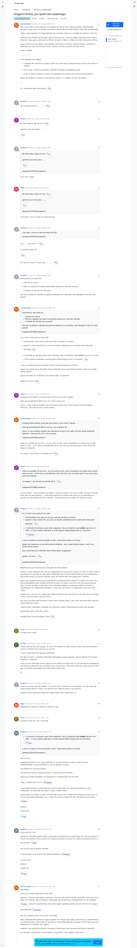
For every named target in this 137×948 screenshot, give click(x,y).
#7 (99, 275)
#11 (99, 466)
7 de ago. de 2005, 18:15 (40, 629)
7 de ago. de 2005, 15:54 (43, 275)
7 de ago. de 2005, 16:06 (47, 308)
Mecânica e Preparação (23, 18)
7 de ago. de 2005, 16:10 (41, 394)
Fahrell (22, 119)
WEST (22, 188)
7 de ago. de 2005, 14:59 (43, 228)
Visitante (23, 101)
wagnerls (23, 732)
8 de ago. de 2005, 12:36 (43, 683)
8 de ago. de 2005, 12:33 (42, 643)
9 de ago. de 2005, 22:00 (41, 703)
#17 (99, 718)
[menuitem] (134, 2)
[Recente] (2, 2)
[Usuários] (2, 6)
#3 (99, 119)
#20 (98, 886)
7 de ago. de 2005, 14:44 (43, 147)
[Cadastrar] (134, 6)
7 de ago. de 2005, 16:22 (41, 466)
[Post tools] (98, 95)
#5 (99, 188)
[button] (2, 945)
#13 (99, 629)
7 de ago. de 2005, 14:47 (41, 188)
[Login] (134, 2)
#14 (99, 643)
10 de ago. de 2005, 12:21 (48, 886)
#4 (99, 147)
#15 (99, 683)
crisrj (22, 629)
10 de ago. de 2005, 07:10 (43, 732)
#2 (99, 101)
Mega (22, 703)
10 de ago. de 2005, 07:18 (43, 829)
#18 (99, 732)
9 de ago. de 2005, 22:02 (41, 718)
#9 (99, 394)
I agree (97, 942)
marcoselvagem (25, 24)
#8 (99, 308)
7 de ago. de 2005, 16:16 (47, 418)
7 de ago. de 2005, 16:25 (43, 509)
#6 (99, 228)
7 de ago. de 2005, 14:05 (43, 101)
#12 (99, 509)
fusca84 (23, 643)
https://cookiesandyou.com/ (64, 944)
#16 (99, 703)
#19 (99, 829)
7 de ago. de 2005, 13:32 (47, 24)
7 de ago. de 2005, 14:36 (41, 119)
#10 (99, 418)
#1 (99, 24)
